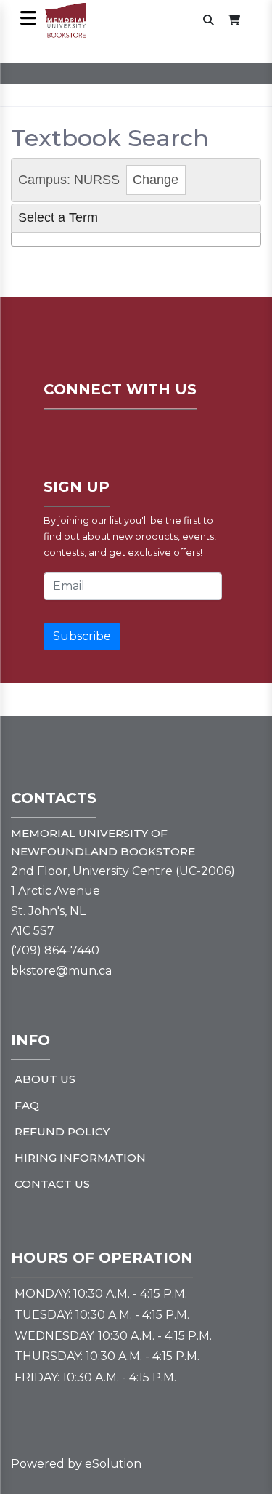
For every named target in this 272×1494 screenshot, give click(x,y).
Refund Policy (62, 1131)
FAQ (27, 1105)
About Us (45, 1079)
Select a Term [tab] (58, 217)
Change (155, 179)
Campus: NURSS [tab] (98, 179)
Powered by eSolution (76, 1464)
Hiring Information (80, 1158)
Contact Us (52, 1184)
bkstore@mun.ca (61, 971)
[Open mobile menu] (28, 19)
